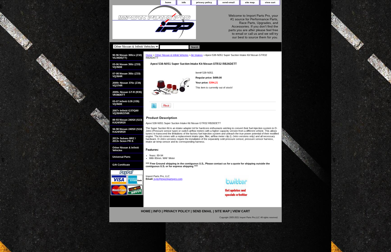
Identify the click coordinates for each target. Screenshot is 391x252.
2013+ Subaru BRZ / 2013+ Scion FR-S (124, 139)
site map (250, 2)
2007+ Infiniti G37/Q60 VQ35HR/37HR (125, 112)
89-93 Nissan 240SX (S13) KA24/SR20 (127, 121)
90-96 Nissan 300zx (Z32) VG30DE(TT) (127, 56)
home (168, 2)
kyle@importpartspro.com (167, 179)
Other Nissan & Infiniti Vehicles (171, 55)
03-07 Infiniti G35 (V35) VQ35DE (125, 102)
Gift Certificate (121, 164)
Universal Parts (121, 156)
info (184, 2)
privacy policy (204, 2)
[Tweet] (154, 107)
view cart (270, 2)
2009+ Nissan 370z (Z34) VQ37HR (126, 84)
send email (228, 2)
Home (149, 55)
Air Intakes (197, 55)
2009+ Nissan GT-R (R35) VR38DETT (127, 93)
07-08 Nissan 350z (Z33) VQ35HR (126, 75)
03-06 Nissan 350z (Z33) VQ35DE (126, 65)
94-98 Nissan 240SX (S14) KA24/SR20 (127, 130)
